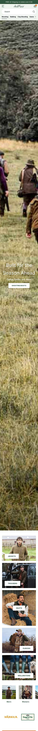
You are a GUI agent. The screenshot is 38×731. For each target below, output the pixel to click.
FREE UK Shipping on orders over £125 (19, 2)
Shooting (5, 17)
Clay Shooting (23, 17)
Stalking (13, 17)
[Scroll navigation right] (35, 16)
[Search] (34, 11)
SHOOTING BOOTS (19, 286)
